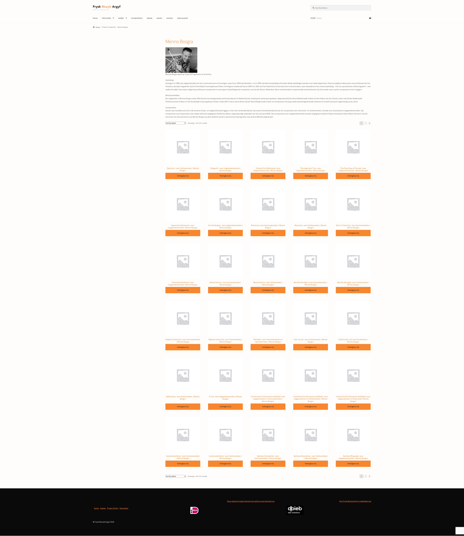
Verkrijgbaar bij (183, 176)
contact (169, 18)
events (159, 18)
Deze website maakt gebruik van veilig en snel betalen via (250, 501)
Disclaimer (124, 508)
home (95, 18)
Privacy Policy (112, 508)
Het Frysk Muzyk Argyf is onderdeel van (355, 501)
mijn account (182, 18)
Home (98, 27)
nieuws (149, 18)
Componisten (136, 18)
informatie (106, 18)
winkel (121, 18)
